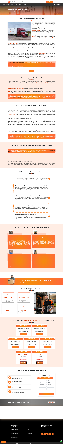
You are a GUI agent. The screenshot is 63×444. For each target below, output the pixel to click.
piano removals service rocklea (37, 40)
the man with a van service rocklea (48, 40)
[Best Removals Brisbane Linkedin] (47, 434)
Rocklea (14, 11)
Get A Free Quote (49, 1)
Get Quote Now (47, 280)
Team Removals (39, 443)
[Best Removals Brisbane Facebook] (42, 434)
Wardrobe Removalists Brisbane (15, 433)
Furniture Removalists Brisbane (15, 426)
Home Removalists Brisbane (14, 425)
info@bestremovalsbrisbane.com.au (27, 2)
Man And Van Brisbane (14, 432)
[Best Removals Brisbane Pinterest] (50, 434)
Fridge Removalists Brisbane (14, 437)
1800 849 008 (44, 426)
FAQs (16, 4)
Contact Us (25, 4)
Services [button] (12, 4)
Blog (28, 429)
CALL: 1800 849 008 (57, 4)
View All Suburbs (51, 402)
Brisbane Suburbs (30, 433)
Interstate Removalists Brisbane (15, 429)
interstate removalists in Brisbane (13, 43)
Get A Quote (3, 441)
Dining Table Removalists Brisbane (15, 436)
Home (4, 4)
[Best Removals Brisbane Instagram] (45, 434)
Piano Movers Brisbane (14, 430)
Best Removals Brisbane (36, 30)
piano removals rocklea (20, 88)
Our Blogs (20, 4)
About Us (7, 4)
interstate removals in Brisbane (50, 37)
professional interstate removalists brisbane (42, 82)
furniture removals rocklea (49, 87)
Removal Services (30, 432)
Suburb (11, 11)
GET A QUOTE (47, 394)
